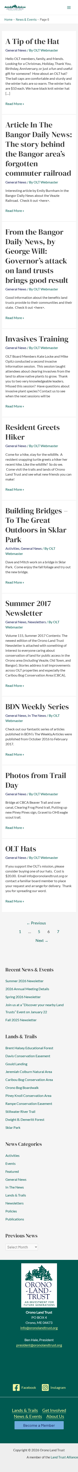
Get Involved (54, 1410)
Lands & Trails (15, 1195)
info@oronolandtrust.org (39, 1328)
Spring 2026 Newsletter (23, 997)
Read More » (14, 103)
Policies (11, 1211)
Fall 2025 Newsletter (21, 1020)
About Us (55, 1416)
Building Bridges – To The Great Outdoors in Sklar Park (36, 525)
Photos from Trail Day (35, 780)
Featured (12, 1171)
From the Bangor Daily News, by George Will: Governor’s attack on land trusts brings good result (36, 255)
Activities (12, 548)
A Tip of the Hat (32, 41)
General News (15, 50)
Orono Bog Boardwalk (22, 1087)
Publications (14, 1219)
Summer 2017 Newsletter (28, 608)
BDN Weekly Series (37, 706)
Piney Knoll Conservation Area (28, 1095)
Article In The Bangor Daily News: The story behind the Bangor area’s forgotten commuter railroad (38, 148)
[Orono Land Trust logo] (39, 1285)
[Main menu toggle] (69, 7)
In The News (37, 715)
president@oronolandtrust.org (39, 1345)
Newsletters (37, 622)
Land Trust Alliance (64, 1457)
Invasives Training (36, 338)
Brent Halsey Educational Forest (29, 1048)
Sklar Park (12, 1127)
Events (10, 1163)
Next (42, 940)
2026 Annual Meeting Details (27, 989)
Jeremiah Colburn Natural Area (28, 1072)
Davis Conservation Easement (27, 1056)
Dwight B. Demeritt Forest (24, 1119)
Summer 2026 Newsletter (24, 981)
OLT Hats (20, 848)
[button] (39, 1425)
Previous (36, 923)
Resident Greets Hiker (32, 432)
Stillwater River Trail (20, 1111)
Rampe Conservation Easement (28, 1103)
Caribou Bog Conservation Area (29, 1079)
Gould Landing (16, 1064)
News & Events (28, 1416)
